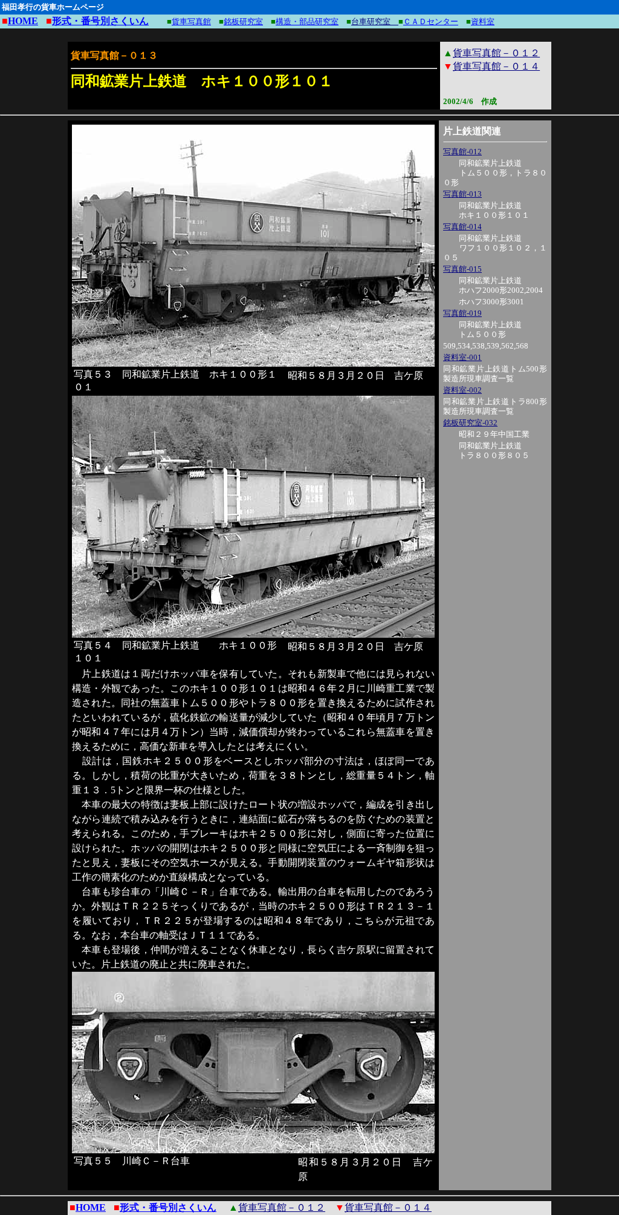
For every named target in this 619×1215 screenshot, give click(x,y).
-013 (474, 193)
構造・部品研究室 (307, 21)
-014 (474, 226)
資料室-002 (462, 390)
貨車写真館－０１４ (496, 66)
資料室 (482, 21)
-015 (474, 268)
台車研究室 (374, 21)
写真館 (455, 193)
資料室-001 (462, 357)
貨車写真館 (191, 21)
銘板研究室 (243, 21)
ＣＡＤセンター (430, 21)
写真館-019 (462, 313)
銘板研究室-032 (470, 422)
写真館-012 (462, 151)
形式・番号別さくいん (100, 21)
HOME (23, 21)
